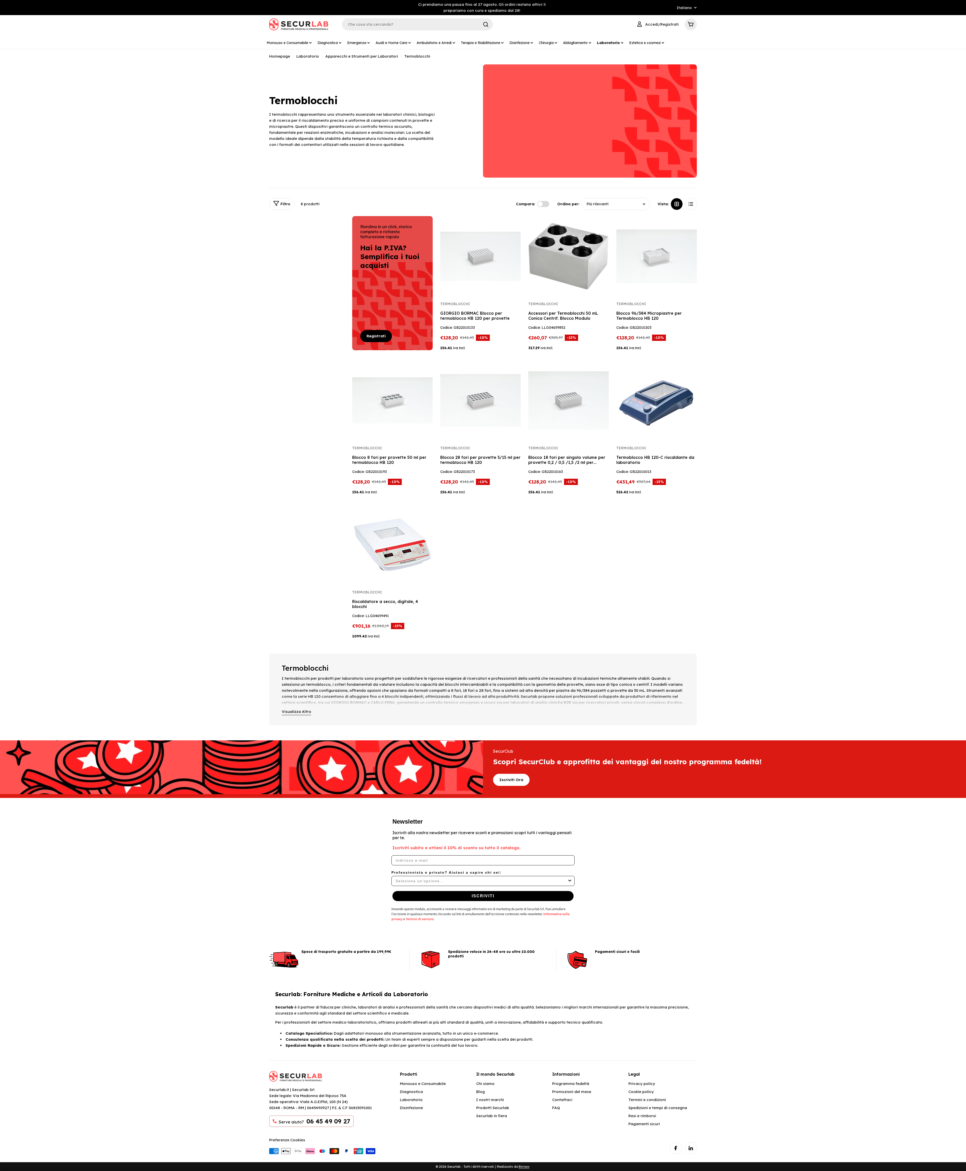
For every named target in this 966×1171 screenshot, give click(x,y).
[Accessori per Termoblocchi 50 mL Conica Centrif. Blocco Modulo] (568, 256)
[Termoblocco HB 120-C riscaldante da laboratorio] (656, 400)
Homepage (279, 56)
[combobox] (481, 881)
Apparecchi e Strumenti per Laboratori (361, 56)
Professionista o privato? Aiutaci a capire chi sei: (446, 872)
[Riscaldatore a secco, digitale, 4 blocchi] (392, 544)
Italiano (684, 8)
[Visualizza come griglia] (677, 204)
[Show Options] (569, 881)
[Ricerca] (486, 24)
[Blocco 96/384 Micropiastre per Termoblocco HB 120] (656, 256)
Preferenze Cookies (287, 1140)
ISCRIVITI (483, 896)
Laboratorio (307, 56)
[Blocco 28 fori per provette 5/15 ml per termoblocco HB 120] (480, 400)
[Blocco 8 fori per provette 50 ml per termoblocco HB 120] (392, 400)
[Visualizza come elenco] (691, 204)
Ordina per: (568, 203)
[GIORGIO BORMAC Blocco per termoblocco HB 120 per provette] (480, 256)
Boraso (524, 1166)
